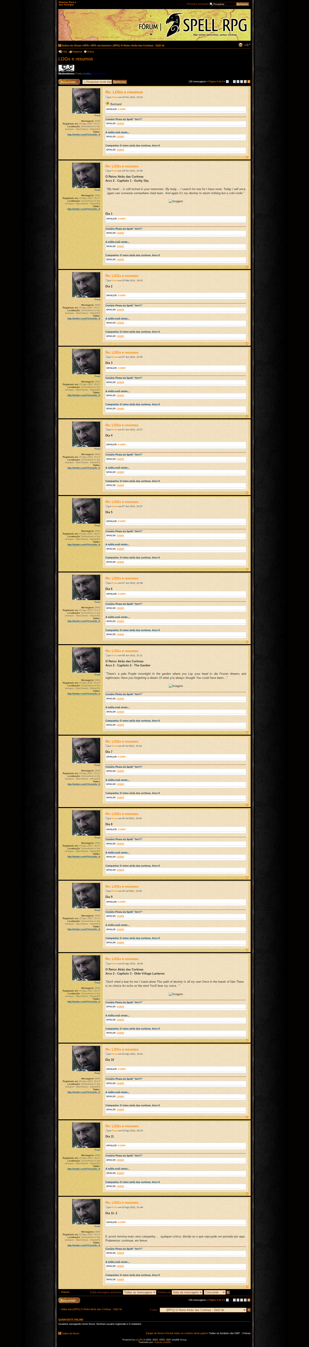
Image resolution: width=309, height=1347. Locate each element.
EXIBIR (122, 109)
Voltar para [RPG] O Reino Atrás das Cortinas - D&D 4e (91, 1309)
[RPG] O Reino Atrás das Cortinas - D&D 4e (138, 45)
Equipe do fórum (155, 1333)
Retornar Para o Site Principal (67, 3)
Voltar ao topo (247, 157)
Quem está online (70, 1319)
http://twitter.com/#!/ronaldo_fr (83, 134)
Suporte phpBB (162, 1342)
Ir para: (154, 1309)
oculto (86, 73)
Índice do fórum (71, 45)
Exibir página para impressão (240, 45)
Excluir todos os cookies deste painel (186, 1333)
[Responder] (69, 1300)
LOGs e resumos (75, 58)
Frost (78, 73)
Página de (215, 81)
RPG (86, 45)
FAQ (64, 51)
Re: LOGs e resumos (124, 92)
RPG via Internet (101, 45)
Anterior (65, 1292)
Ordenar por (164, 1292)
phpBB (139, 1339)
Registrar (77, 51)
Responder (64, 80)
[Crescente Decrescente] (217, 1292)
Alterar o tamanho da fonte (247, 45)
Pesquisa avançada (198, 3)
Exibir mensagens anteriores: (106, 1292)
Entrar (90, 51)
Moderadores (99, 73)
